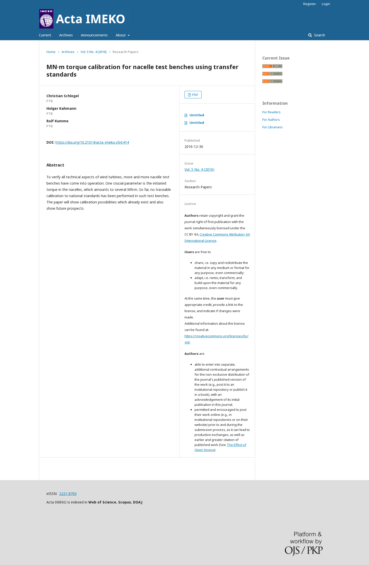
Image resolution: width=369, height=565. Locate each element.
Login (326, 4)
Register (309, 4)
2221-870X (68, 493)
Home (50, 51)
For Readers (271, 112)
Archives (66, 35)
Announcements (94, 35)
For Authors (271, 119)
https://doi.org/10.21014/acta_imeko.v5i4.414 (92, 142)
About (121, 35)
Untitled (197, 115)
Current (45, 35)
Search (319, 35)
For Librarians (272, 127)
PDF (195, 94)
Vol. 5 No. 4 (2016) (94, 51)
